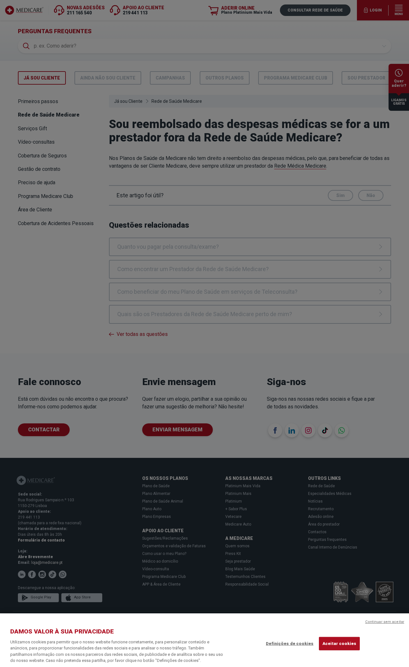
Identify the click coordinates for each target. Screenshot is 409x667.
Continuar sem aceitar (384, 622)
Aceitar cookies (339, 643)
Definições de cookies (289, 643)
